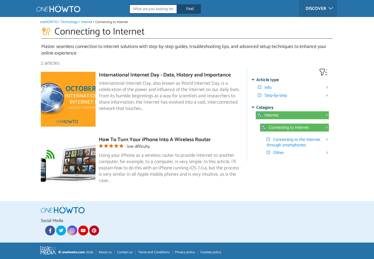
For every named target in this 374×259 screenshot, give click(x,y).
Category (265, 107)
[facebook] (50, 230)
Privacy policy (185, 252)
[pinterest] (94, 230)
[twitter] (61, 230)
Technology (69, 22)
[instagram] (72, 230)
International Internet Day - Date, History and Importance (165, 75)
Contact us (125, 252)
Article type (267, 80)
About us (105, 252)
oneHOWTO (48, 22)
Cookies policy (210, 252)
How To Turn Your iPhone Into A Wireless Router (155, 139)
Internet (86, 22)
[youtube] (83, 230)
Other (278, 152)
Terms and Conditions (153, 252)
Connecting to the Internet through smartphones (293, 142)
